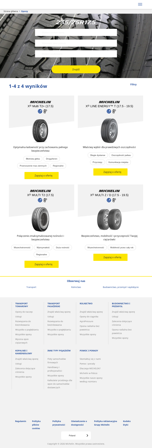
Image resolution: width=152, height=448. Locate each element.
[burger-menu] (140, 4)
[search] (132, 4)
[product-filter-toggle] (141, 84)
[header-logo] (20, 4)
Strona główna (11, 11)
